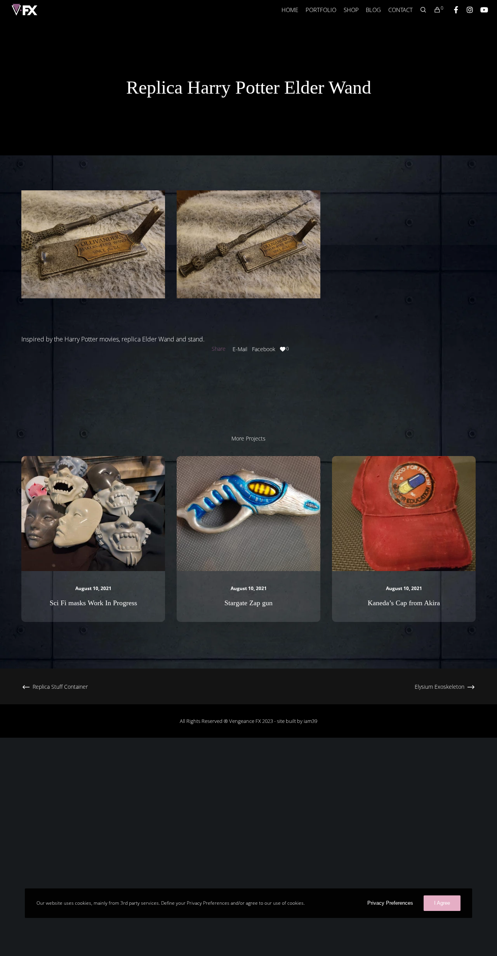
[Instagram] (466, 9)
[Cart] (434, 9)
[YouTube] (480, 9)
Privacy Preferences (390, 903)
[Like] (282, 349)
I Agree (442, 903)
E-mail (240, 349)
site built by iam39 (297, 720)
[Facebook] (452, 9)
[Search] (420, 9)
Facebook (263, 349)
